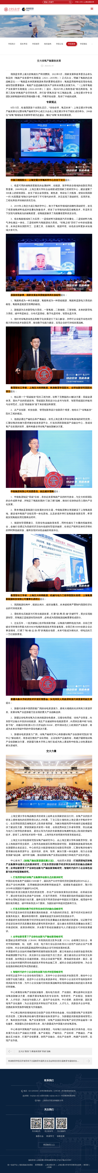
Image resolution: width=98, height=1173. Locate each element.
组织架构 (47, 44)
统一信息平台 (13, 1165)
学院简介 (11, 44)
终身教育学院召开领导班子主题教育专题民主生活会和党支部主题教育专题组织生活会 (43, 1061)
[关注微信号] (36, 1123)
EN (81, 2)
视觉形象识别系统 (26, 1165)
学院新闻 (71, 44)
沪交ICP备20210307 (64, 1160)
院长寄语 (23, 44)
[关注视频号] (61, 1123)
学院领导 (35, 44)
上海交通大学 (89, 2)
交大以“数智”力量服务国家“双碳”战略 (35, 1051)
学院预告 (83, 44)
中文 (77, 2)
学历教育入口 (49, 1145)
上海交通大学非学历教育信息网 (69, 1165)
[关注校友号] (48, 1123)
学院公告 (59, 44)
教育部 (86, 1165)
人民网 (49, 1167)
